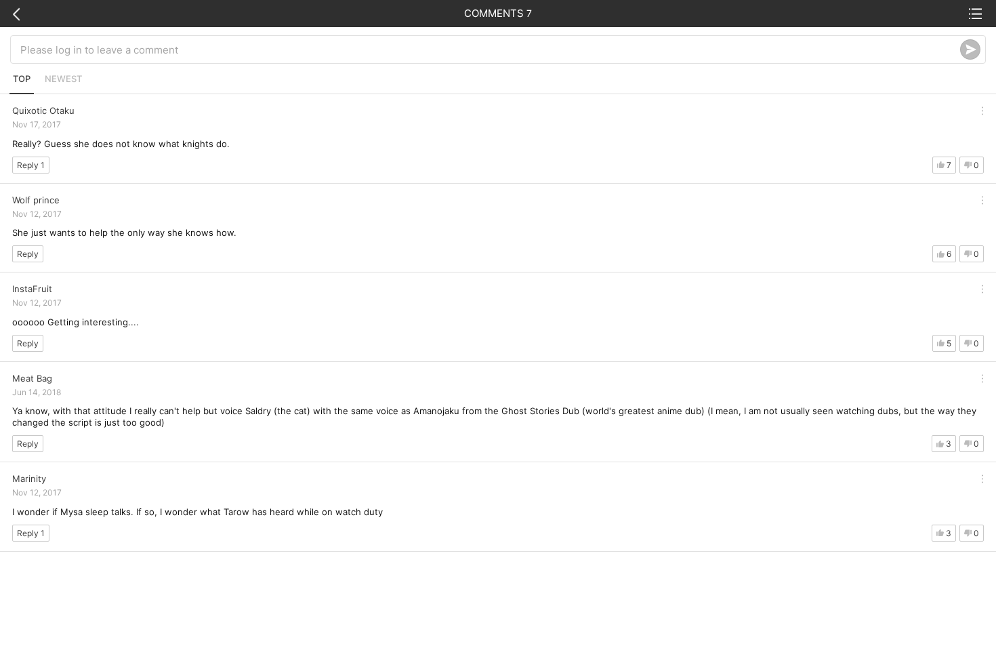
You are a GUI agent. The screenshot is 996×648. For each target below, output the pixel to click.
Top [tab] (21, 78)
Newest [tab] (63, 78)
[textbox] (490, 49)
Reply (28, 254)
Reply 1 (31, 165)
